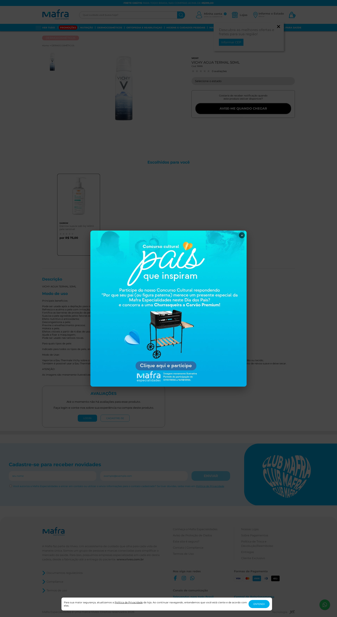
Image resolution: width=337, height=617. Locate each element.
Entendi (259, 604)
